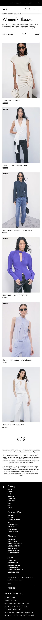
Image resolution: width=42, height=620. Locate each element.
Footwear (11, 496)
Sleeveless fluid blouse (11, 101)
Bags (9, 494)
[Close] (39, 3)
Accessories (12, 498)
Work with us (12, 548)
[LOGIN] (30, 9)
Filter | (8, 34)
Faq (9, 522)
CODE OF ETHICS (13, 567)
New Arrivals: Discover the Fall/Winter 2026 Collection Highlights (21, 3)
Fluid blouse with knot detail (13, 425)
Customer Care (13, 524)
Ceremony (11, 501)
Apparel (9, 13)
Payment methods (14, 520)
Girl (9, 505)
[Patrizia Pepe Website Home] (6, 9)
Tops (14, 13)
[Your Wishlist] (34, 9)
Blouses (20, 13)
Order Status (12, 529)
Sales (10, 508)
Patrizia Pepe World (15, 543)
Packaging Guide (13, 550)
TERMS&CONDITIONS (14, 565)
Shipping (11, 515)
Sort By (37, 34)
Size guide (11, 527)
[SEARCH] (25, 9)
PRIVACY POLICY (13, 563)
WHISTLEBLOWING (13, 572)
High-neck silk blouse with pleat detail (17, 360)
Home (4, 13)
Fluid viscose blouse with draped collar (17, 230)
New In (10, 489)
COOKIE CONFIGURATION (15, 570)
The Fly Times (12, 541)
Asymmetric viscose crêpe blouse (15, 165)
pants (5, 473)
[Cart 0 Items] (38, 9)
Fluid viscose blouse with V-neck (14, 295)
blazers (15, 473)
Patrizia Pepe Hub (14, 546)
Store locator (13, 531)
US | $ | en (11, 588)
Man (9, 503)
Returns (11, 518)
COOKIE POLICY (12, 560)
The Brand (11, 539)
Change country (13, 553)
